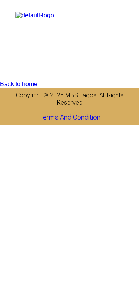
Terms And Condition (69, 117)
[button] (133, 15)
